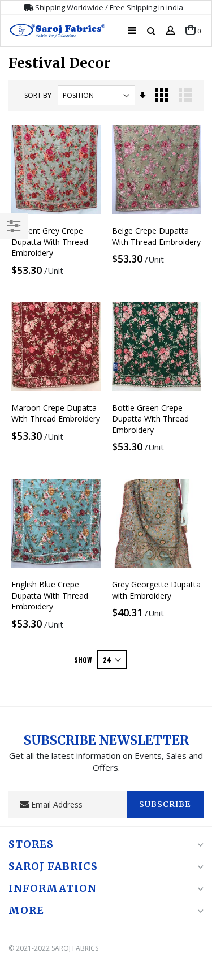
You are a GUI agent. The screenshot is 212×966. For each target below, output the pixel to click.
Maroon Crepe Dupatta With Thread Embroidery (55, 413)
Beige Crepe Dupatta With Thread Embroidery (156, 236)
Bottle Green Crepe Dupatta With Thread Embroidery (150, 418)
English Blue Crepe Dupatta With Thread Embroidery (49, 595)
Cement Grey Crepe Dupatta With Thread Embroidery (49, 241)
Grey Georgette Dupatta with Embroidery (156, 590)
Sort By (37, 95)
